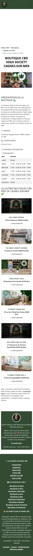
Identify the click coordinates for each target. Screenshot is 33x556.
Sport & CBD (16, 478)
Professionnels (23, 547)
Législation (16, 467)
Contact (14, 547)
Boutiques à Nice (16, 497)
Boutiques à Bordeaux (16, 499)
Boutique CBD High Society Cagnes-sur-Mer (16, 62)
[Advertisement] (16, 27)
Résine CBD (16, 470)
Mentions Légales (16, 549)
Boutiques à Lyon (16, 494)
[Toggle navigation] (29, 4)
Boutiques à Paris (16, 489)
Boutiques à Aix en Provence (16, 505)
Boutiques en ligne (17, 486)
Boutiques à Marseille (16, 491)
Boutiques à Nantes (16, 502)
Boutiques (15, 48)
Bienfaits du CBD (16, 476)
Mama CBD (5, 48)
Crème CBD (16, 473)
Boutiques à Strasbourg (16, 507)
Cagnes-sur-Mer (9, 50)
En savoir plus (16, 443)
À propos (6, 547)
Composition (16, 465)
